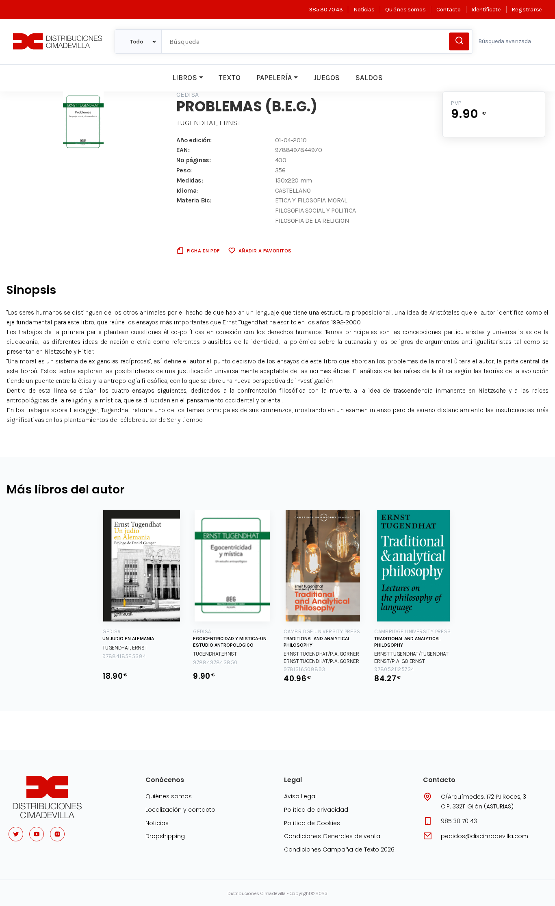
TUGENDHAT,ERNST (215, 654)
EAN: (182, 150)
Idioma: (187, 190)
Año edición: (194, 140)
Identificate (486, 9)
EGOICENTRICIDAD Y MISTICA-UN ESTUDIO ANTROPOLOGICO (230, 642)
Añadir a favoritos (265, 251)
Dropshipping (165, 836)
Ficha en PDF (203, 251)
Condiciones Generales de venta (332, 836)
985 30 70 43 (326, 9)
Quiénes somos (405, 9)
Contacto (448, 9)
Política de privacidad (316, 810)
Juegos (326, 78)
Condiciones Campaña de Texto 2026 (339, 849)
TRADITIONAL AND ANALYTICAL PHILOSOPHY (317, 642)
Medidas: (189, 180)
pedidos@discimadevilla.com (484, 836)
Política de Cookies (312, 823)
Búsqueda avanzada (504, 41)
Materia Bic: (193, 200)
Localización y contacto (180, 810)
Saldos (369, 78)
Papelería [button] (274, 78)
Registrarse (527, 9)
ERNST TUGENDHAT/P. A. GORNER (321, 654)
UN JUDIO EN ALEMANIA (128, 638)
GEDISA (187, 94)
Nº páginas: (193, 160)
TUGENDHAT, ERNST (208, 122)
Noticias (363, 9)
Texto (230, 78)
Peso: (184, 170)
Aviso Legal (300, 796)
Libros (184, 78)
